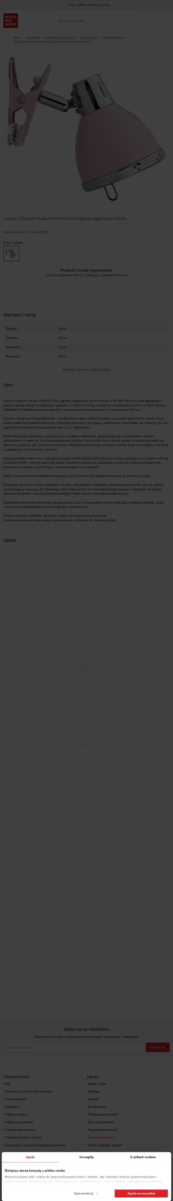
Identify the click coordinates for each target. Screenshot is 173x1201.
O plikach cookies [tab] (143, 1157)
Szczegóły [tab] (86, 1157)
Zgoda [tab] (30, 1157)
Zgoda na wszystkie (141, 1193)
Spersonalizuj (83, 1193)
